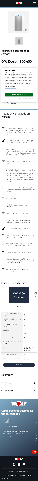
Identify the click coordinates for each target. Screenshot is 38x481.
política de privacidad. (10, 88)
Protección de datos (11, 475)
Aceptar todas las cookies (19, 94)
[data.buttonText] (34, 452)
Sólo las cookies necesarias (26, 98)
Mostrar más (19, 365)
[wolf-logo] (19, 3)
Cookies (29, 475)
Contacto (11, 471)
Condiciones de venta (23, 471)
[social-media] (14, 464)
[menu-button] (34, 3)
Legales (22, 475)
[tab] (17, 306)
